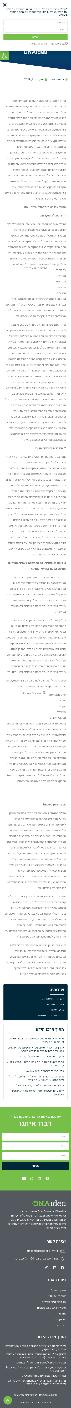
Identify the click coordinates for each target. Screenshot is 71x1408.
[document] (35, 704)
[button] (5, 5)
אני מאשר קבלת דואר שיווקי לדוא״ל (47, 44)
